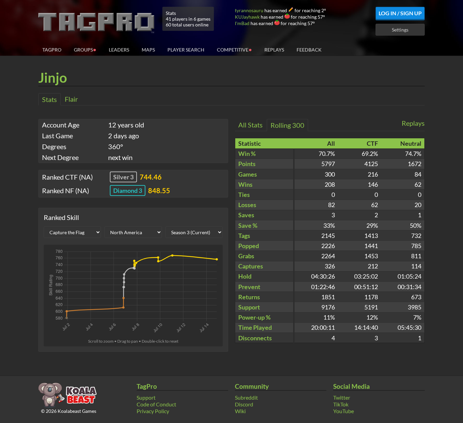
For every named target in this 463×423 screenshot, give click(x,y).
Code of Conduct (156, 404)
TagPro (51, 50)
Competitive (234, 49)
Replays (274, 50)
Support (146, 397)
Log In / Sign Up (400, 13)
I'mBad (242, 23)
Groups (85, 49)
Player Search (185, 50)
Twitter (341, 397)
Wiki (240, 411)
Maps (148, 50)
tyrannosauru (249, 10)
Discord (244, 404)
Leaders (119, 50)
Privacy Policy (153, 411)
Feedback (309, 50)
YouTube (343, 411)
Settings (400, 30)
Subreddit (246, 397)
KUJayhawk (247, 17)
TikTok (340, 404)
